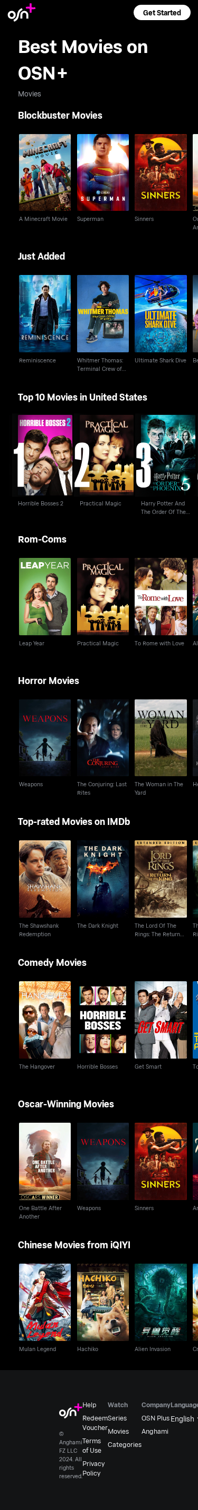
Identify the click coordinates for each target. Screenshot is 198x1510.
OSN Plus (155, 1418)
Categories (125, 1444)
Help (89, 1404)
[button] (162, 12)
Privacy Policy (93, 1468)
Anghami (155, 1431)
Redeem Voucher (95, 1422)
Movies (118, 1431)
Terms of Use (91, 1445)
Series (117, 1418)
